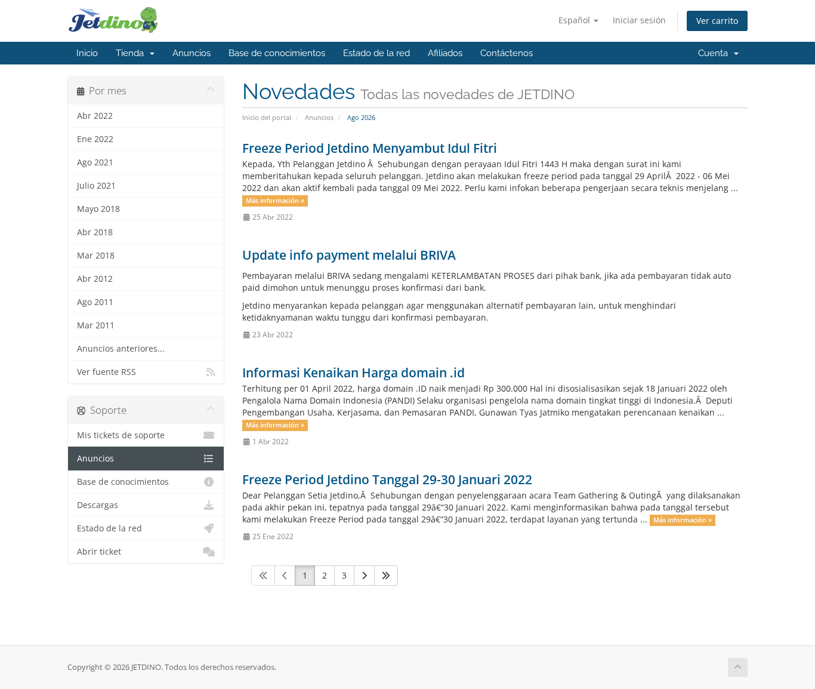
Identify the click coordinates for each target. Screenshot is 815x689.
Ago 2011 (95, 302)
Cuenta (715, 53)
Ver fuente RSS (106, 372)
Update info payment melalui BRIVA (349, 255)
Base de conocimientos (277, 53)
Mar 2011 (96, 325)
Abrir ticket (99, 551)
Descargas (97, 505)
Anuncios (191, 53)
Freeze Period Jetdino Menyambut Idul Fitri (369, 148)
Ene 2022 (95, 139)
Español (575, 20)
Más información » (275, 200)
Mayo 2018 (98, 209)
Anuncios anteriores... (121, 348)
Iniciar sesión (639, 20)
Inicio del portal (266, 117)
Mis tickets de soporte (121, 435)
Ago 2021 (95, 162)
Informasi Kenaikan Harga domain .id (353, 372)
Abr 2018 (95, 232)
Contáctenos (506, 53)
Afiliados (445, 53)
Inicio (87, 53)
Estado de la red (376, 53)
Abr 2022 (95, 115)
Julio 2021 (96, 185)
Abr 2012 (95, 278)
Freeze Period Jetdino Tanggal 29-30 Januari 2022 (387, 479)
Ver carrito (717, 20)
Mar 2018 (96, 255)
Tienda (132, 53)
